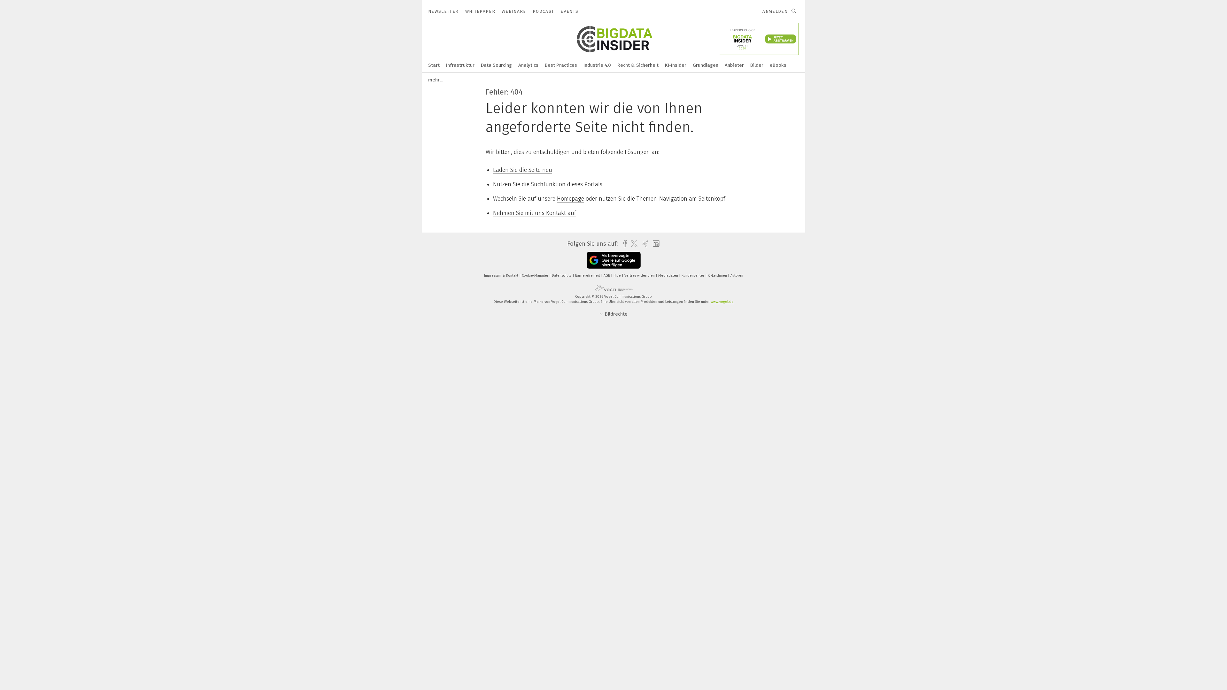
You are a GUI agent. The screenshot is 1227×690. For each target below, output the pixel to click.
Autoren (736, 275)
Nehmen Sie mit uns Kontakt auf (534, 213)
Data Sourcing (496, 65)
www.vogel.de (722, 302)
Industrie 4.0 (597, 65)
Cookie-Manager (535, 275)
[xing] (643, 244)
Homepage (570, 198)
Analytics (528, 65)
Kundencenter (693, 275)
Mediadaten (668, 275)
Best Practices (561, 65)
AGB (607, 275)
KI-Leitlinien (718, 275)
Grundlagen (705, 65)
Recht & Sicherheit (638, 65)
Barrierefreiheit (588, 275)
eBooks (778, 65)
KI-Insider (675, 65)
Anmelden (775, 11)
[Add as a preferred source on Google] (614, 260)
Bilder (756, 65)
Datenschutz (562, 275)
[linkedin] (654, 244)
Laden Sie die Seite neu (522, 169)
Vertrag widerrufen (640, 275)
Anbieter (734, 65)
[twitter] (632, 243)
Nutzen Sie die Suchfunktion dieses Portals (547, 184)
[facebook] (623, 244)
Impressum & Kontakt (501, 275)
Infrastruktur (460, 65)
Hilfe (618, 275)
